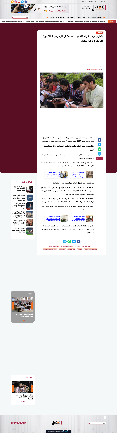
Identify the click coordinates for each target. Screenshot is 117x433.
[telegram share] (99, 154)
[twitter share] (99, 144)
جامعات (94, 17)
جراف (57, 17)
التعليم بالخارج (70, 17)
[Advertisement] (64, 54)
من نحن (66, 428)
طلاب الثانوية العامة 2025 (66, 246)
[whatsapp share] (99, 149)
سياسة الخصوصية (59, 428)
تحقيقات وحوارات (81, 17)
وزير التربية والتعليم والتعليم (91, 249)
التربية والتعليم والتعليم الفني (50, 249)
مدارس (99, 17)
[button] (24, 320)
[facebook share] (99, 140)
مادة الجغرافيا (62, 249)
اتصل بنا (51, 428)
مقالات (52, 17)
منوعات (62, 17)
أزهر (88, 17)
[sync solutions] (66, 431)
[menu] (47, 17)
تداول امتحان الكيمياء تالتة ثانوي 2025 (83, 246)
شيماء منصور (98, 67)
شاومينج (80, 249)
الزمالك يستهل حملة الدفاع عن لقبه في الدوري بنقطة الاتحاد (56, 21)
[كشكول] (99, 8)
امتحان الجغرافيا (71, 249)
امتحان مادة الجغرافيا (53, 246)
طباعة (99, 158)
